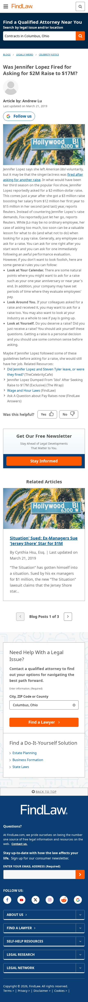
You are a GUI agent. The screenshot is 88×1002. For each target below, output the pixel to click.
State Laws (20, 767)
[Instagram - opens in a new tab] (50, 900)
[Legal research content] (80, 954)
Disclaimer (41, 991)
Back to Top (46, 792)
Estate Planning (24, 753)
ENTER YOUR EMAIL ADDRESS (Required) (31, 866)
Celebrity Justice (49, 54)
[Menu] (6, 6)
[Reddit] (64, 900)
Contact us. (19, 844)
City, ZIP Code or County (28, 696)
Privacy (22, 991)
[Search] (80, 6)
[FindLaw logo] (23, 6)
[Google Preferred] (78, 900)
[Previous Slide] (20, 617)
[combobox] (44, 705)
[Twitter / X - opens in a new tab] (35, 900)
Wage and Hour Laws (23, 390)
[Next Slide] (68, 617)
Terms (7, 991)
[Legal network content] (80, 967)
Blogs (6, 54)
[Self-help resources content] (80, 941)
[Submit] (80, 874)
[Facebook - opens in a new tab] (7, 900)
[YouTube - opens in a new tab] (21, 900)
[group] (44, 555)
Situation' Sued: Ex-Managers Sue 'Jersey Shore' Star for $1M (44, 540)
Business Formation (27, 760)
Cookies (59, 991)
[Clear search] (74, 705)
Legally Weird (24, 54)
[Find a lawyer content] (80, 927)
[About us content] (80, 914)
